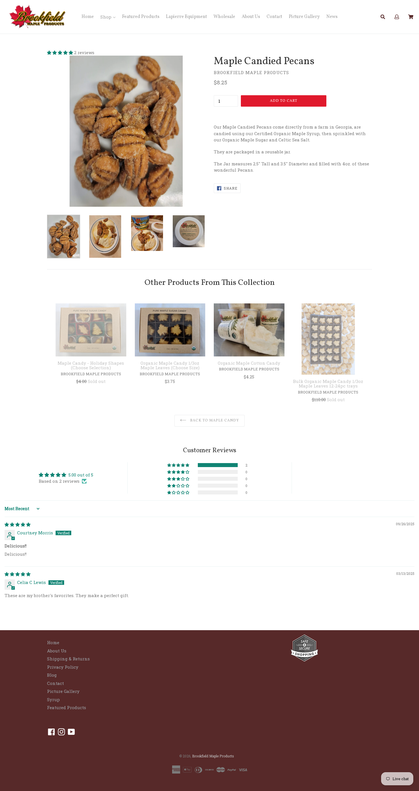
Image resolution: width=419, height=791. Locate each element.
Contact (274, 17)
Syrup (53, 699)
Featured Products (140, 17)
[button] (60, 52)
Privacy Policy (62, 667)
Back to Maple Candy (214, 420)
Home (88, 17)
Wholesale (224, 17)
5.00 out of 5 (80, 475)
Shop (106, 17)
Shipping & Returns (68, 659)
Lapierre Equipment (186, 17)
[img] (17, 524)
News (331, 17)
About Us (251, 17)
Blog (52, 675)
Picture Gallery (304, 17)
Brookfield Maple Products (213, 756)
